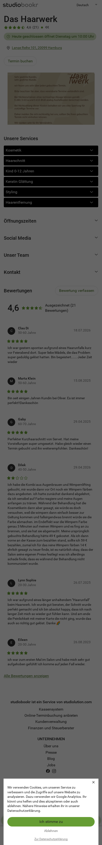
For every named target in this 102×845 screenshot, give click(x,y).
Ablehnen (51, 831)
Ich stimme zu (51, 821)
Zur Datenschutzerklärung (51, 839)
